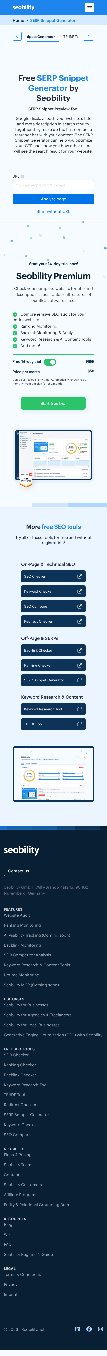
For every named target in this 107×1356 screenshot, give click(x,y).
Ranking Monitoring (22, 925)
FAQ (8, 1244)
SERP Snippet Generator (44, 680)
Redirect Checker (38, 621)
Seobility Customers (23, 1184)
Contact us (18, 870)
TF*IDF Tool (72, 36)
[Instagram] (100, 1329)
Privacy (10, 1284)
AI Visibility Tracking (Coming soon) (37, 935)
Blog (8, 1224)
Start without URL (53, 211)
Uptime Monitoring (21, 974)
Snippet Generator (39, 36)
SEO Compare (35, 606)
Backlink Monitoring (22, 945)
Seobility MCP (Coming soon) (31, 984)
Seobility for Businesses (26, 1004)
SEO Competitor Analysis (27, 954)
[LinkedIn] (77, 1329)
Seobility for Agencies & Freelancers (37, 1014)
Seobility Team (17, 1164)
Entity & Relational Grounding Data (36, 1204)
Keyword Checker (38, 591)
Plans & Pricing (18, 1154)
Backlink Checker (38, 650)
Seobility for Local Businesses (32, 1024)
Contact (11, 1174)
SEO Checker (34, 576)
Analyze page (53, 198)
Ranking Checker (38, 665)
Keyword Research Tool (43, 709)
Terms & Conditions (22, 1274)
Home (18, 20)
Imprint (11, 1294)
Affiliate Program (19, 1194)
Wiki (8, 1234)
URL (16, 176)
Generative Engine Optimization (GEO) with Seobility (53, 1034)
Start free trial (53, 403)
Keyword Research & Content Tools (37, 964)
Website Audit (17, 915)
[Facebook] (89, 1329)
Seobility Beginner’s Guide (28, 1254)
